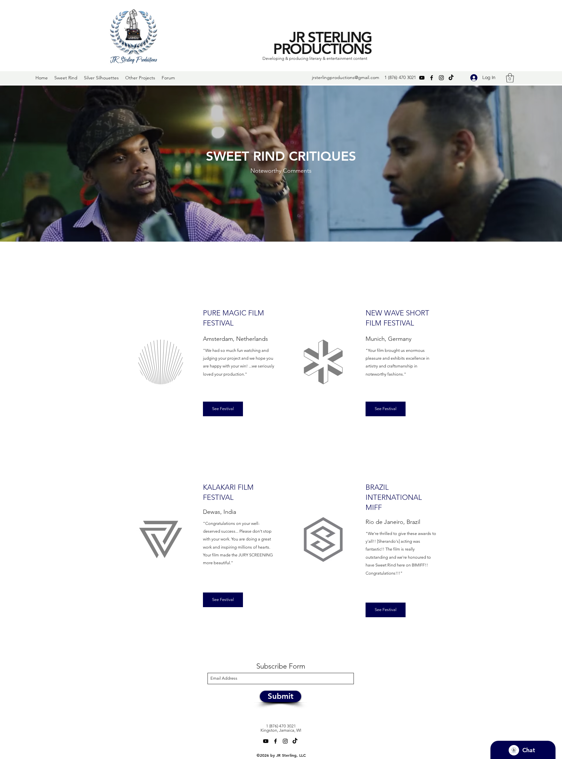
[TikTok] (451, 77)
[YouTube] (422, 77)
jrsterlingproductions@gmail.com (345, 77)
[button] (510, 78)
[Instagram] (441, 77)
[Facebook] (431, 77)
